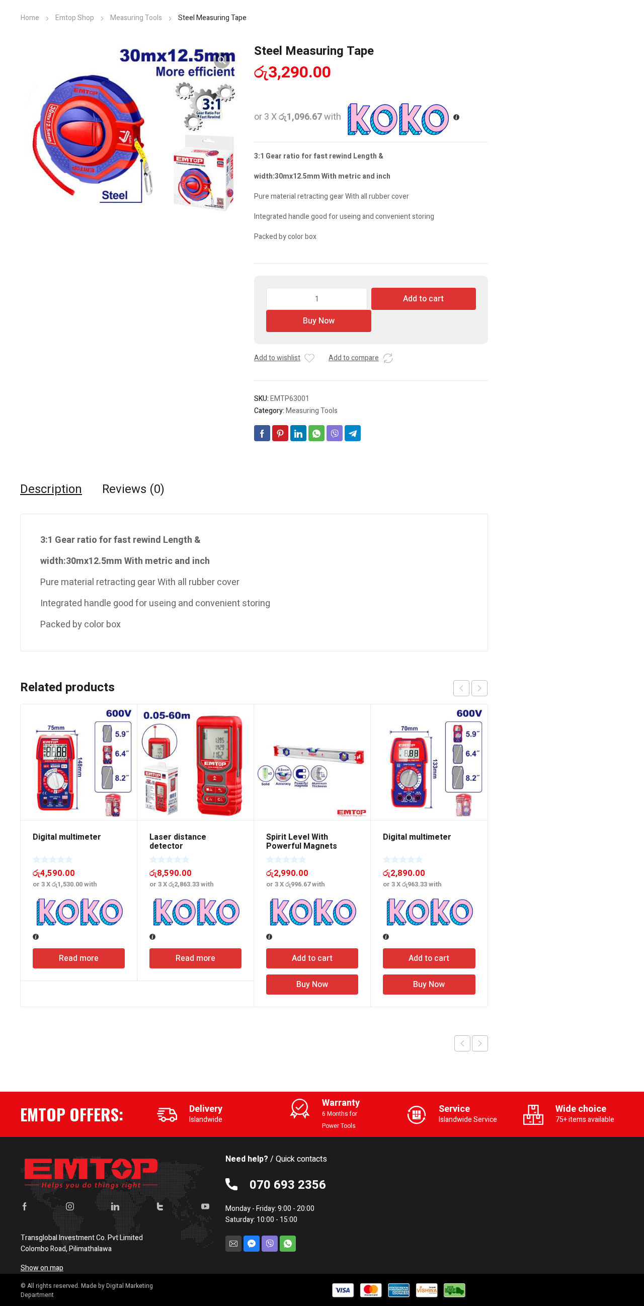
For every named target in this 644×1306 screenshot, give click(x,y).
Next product (480, 1043)
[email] (233, 1244)
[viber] (270, 1244)
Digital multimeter (67, 837)
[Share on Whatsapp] (316, 433)
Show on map (42, 1268)
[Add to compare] (388, 358)
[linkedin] (115, 1206)
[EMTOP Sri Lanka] (92, 1171)
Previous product (462, 1043)
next (479, 688)
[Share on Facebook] (262, 433)
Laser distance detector (177, 841)
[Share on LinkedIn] (298, 433)
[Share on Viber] (335, 433)
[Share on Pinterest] (280, 433)
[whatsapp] (288, 1244)
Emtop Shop (74, 18)
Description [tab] (51, 489)
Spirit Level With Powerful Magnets (301, 841)
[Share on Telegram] (353, 433)
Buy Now (319, 321)
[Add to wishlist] (309, 358)
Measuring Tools (136, 18)
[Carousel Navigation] (470, 688)
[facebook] (25, 1206)
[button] (222, 60)
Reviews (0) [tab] (133, 489)
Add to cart (423, 299)
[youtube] (205, 1206)
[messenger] (252, 1244)
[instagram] (70, 1206)
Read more (79, 958)
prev (461, 688)
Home (30, 18)
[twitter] (160, 1206)
